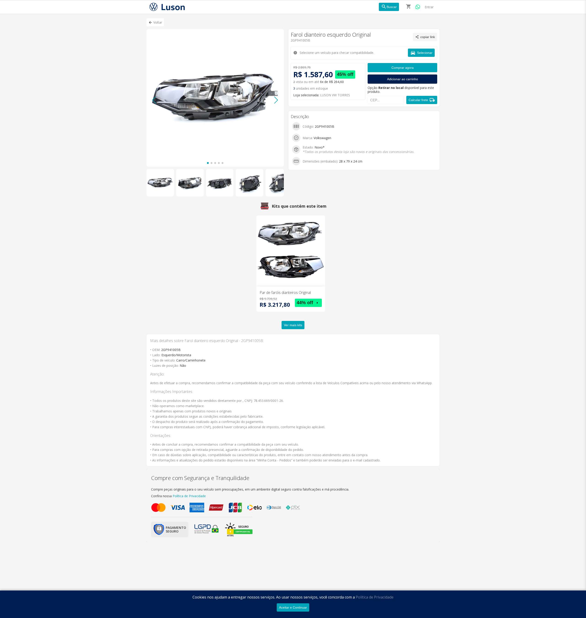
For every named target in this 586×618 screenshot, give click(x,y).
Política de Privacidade (374, 597)
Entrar (429, 7)
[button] (155, 22)
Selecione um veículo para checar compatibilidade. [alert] (291, 24)
